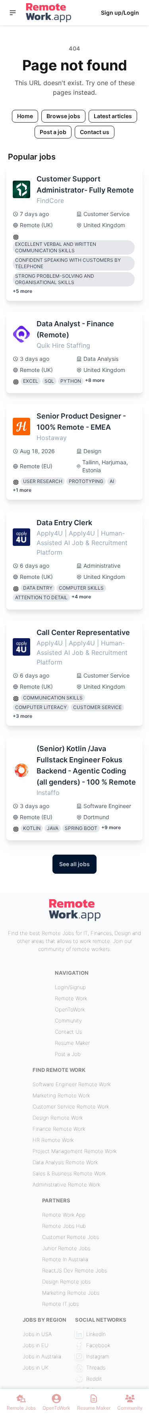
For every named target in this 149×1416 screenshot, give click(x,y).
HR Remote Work (53, 1140)
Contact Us (68, 1031)
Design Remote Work (58, 1117)
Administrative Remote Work (66, 1184)
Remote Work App (63, 1214)
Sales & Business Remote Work (69, 1173)
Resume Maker (72, 1043)
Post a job (53, 132)
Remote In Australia (65, 1259)
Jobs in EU (35, 1345)
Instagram (97, 1356)
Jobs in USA (37, 1334)
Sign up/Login (120, 12)
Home (25, 116)
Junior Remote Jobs (66, 1248)
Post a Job (68, 1054)
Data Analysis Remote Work (65, 1162)
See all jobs (74, 864)
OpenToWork (70, 1009)
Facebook (98, 1345)
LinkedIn (96, 1334)
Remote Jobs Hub (64, 1226)
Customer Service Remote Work (71, 1106)
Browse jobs (63, 116)
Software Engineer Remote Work (71, 1084)
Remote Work (71, 998)
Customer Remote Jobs (70, 1237)
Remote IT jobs (60, 1304)
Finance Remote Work (59, 1129)
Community (68, 1020)
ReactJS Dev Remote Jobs (74, 1270)
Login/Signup (70, 987)
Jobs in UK (35, 1367)
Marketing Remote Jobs (70, 1292)
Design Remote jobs (66, 1281)
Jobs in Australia (42, 1356)
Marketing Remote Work (61, 1095)
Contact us (94, 132)
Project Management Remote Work (74, 1151)
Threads (95, 1367)
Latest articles (113, 116)
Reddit (94, 1378)
